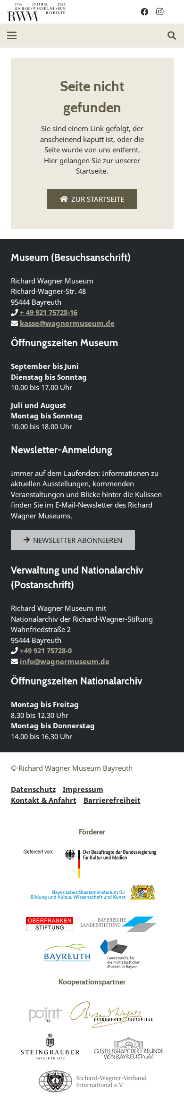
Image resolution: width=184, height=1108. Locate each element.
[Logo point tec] (45, 1014)
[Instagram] (159, 11)
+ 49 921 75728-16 (48, 312)
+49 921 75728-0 (46, 650)
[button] (11, 35)
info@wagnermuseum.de (64, 661)
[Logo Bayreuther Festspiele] (111, 1014)
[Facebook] (144, 11)
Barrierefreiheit (112, 800)
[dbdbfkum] (92, 864)
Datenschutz (33, 789)
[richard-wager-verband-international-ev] (92, 1080)
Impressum (83, 789)
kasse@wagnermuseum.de (67, 323)
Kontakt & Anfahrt (43, 800)
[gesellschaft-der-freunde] (128, 1047)
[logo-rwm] (36, 11)
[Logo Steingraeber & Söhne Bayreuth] (50, 1047)
